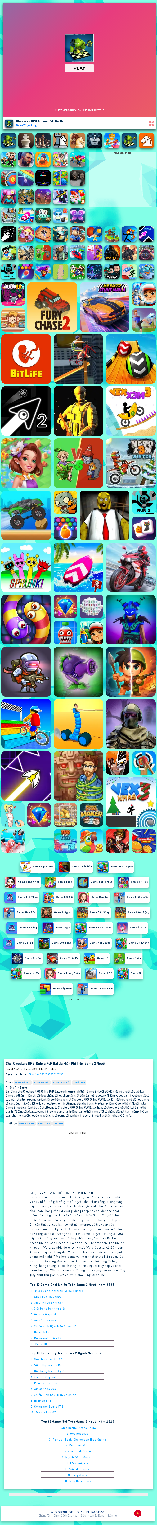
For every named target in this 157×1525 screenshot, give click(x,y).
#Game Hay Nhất (41, 1082)
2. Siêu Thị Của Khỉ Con (47, 1365)
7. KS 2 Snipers (78, 1463)
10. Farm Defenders (77, 1481)
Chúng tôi (44, 1515)
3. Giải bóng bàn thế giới (48, 1371)
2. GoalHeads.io (78, 1433)
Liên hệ (112, 1515)
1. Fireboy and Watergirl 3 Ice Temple (57, 1291)
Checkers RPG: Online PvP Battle (40, 1068)
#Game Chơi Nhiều (61, 1082)
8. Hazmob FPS (41, 1332)
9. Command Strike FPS (47, 1338)
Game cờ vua (44, 1123)
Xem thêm (58, 1123)
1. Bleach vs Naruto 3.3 (47, 1359)
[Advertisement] (122, 180)
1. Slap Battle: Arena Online (78, 1427)
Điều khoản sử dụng (92, 1515)
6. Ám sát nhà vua (43, 1320)
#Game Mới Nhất (22, 1082)
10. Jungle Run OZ (43, 1412)
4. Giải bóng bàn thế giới (48, 1308)
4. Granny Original (43, 1377)
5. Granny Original (43, 1314)
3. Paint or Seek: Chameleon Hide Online (77, 1439)
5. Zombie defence (78, 1451)
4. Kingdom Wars (78, 1445)
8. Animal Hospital (78, 1469)
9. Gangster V (77, 1475)
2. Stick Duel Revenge (46, 1296)
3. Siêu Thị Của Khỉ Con (47, 1302)
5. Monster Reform (44, 1383)
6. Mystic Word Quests (78, 1457)
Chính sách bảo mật (65, 1515)
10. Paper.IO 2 (40, 1344)
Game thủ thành (26, 1123)
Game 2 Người (13, 1068)
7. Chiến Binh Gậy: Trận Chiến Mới (54, 1326)
